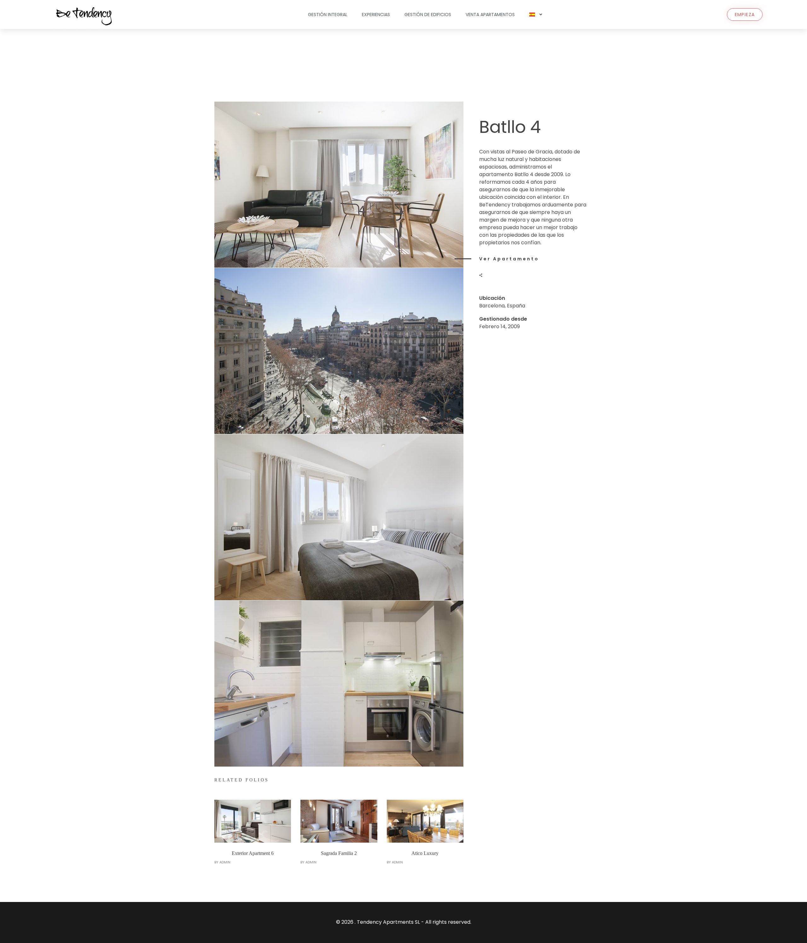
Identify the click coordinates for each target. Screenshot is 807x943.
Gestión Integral (327, 14)
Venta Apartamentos (490, 14)
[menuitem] (536, 14)
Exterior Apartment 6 (253, 853)
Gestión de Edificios (427, 14)
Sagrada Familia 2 (339, 853)
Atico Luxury (424, 853)
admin (224, 862)
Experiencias (376, 14)
